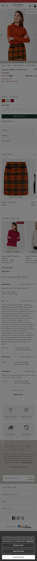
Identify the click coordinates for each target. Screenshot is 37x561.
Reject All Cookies (18, 551)
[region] (18, 546)
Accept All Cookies (18, 557)
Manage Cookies (18, 545)
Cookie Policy (30, 541)
